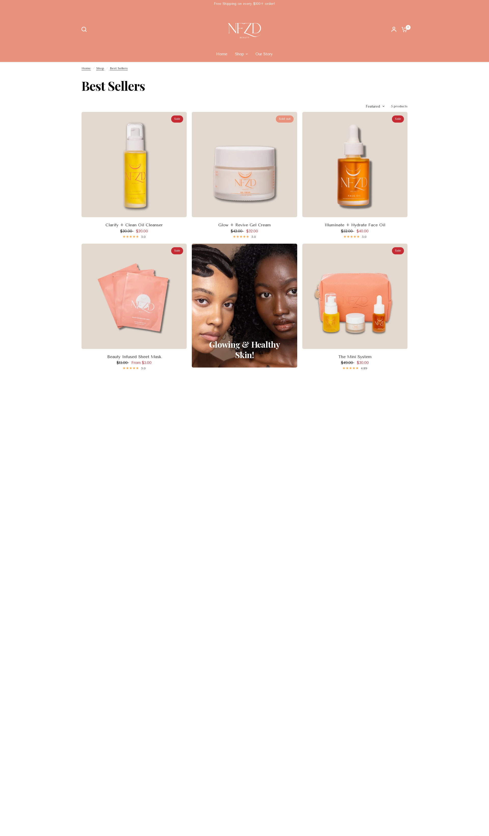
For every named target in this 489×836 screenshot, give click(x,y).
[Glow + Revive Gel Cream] (244, 164)
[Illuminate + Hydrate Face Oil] (355, 164)
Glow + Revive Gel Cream (244, 225)
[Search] (85, 29)
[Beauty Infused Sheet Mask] (134, 296)
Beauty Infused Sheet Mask (134, 356)
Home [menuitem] (221, 54)
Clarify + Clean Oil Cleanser (134, 225)
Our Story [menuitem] (264, 54)
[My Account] (394, 29)
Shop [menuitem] (239, 54)
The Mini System (355, 356)
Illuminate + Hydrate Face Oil (354, 225)
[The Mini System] (355, 296)
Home (86, 68)
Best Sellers (119, 68)
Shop (100, 68)
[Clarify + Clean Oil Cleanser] (134, 164)
